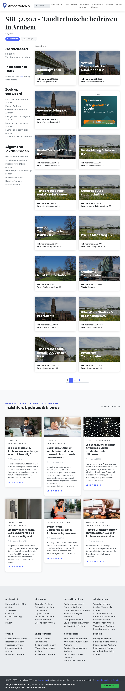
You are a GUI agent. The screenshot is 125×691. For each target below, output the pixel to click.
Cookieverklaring (13, 616)
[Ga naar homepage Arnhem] (16, 6)
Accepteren (110, 686)
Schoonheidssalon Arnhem (77, 610)
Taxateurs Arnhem (14, 645)
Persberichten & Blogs (97, 5)
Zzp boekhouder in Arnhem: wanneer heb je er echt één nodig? (23, 451)
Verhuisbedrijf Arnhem (74, 626)
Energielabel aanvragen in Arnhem (17, 118)
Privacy (8, 622)
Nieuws (109, 4)
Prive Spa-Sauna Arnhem (105, 641)
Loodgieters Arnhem (73, 619)
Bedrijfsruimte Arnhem (104, 648)
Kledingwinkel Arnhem (45, 645)
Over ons (9, 613)
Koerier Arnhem (13, 106)
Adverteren (10, 610)
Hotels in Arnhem (13, 181)
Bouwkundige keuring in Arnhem (16, 125)
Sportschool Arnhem (45, 654)
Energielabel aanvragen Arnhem (16, 131)
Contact (119, 4)
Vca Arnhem (41, 641)
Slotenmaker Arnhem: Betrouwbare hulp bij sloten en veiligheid (21, 533)
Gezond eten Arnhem (45, 622)
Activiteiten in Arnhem (16, 160)
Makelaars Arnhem (14, 654)
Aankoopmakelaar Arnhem (18, 136)
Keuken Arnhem (42, 638)
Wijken (74, 4)
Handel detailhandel (98, 441)
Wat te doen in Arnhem (16, 156)
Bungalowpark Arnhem (104, 629)
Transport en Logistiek (61, 522)
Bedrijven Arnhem (84, 5)
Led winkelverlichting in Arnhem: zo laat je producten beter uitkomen (100, 449)
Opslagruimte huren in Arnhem (16, 111)
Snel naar (55, 4)
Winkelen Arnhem (101, 604)
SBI (67, 4)
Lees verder (15, 482)
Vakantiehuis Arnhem (103, 626)
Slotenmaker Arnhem (74, 660)
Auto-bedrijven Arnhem (75, 638)
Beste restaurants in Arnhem (15, 165)
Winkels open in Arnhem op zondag (18, 172)
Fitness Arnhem (12, 184)
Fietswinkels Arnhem (44, 607)
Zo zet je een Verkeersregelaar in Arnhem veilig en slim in (62, 530)
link (21, 76)
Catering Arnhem (72, 607)
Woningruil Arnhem (102, 638)
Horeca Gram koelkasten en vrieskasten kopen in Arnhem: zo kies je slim (101, 533)
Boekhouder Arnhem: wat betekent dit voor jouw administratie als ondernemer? (61, 452)
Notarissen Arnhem (14, 641)
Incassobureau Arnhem (104, 645)
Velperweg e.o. (29, 39)
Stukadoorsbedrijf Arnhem (76, 622)
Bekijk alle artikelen (109, 406)
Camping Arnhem (101, 619)
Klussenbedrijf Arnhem (16, 638)
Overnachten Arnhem (104, 622)
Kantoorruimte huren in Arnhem (16, 101)
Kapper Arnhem (42, 613)
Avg (7, 619)
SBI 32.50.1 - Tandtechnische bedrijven (17, 56)
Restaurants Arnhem (74, 604)
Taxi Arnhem (41, 610)
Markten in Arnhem (14, 177)
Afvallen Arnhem (43, 619)
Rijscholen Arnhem (43, 604)
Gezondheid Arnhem (44, 616)
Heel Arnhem (12, 39)
